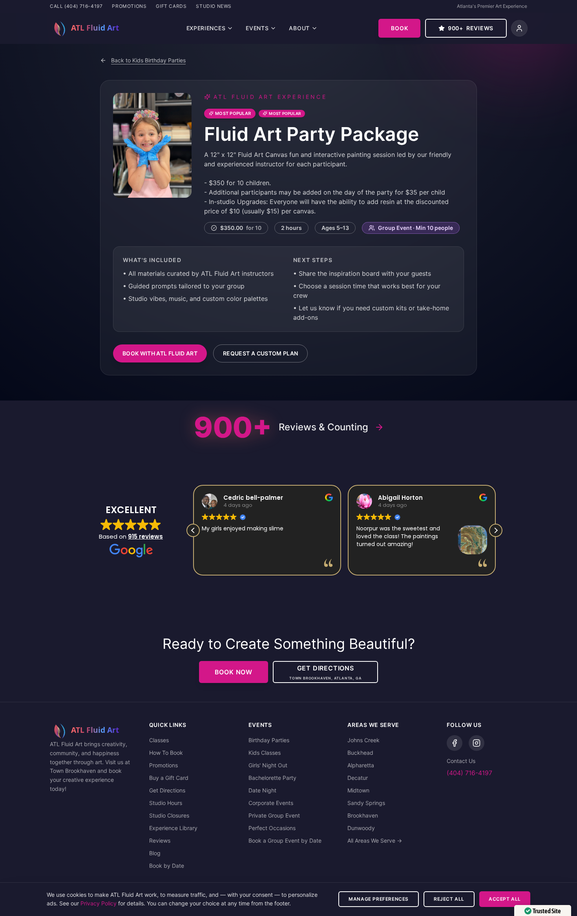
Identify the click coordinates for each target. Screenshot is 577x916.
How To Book (166, 752)
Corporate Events (270, 802)
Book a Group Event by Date (284, 840)
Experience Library (173, 828)
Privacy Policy (98, 903)
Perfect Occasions (272, 828)
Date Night (262, 790)
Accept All (505, 899)
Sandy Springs (366, 802)
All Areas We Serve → (374, 840)
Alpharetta (360, 765)
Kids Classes (264, 752)
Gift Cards (171, 6)
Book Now (233, 672)
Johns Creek (363, 740)
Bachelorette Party (272, 777)
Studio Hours (165, 802)
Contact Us (461, 761)
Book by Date (166, 865)
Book (399, 28)
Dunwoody (361, 828)
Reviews (159, 840)
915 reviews (145, 536)
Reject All (449, 899)
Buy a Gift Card (168, 777)
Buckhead (360, 752)
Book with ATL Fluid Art (159, 353)
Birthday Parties (268, 740)
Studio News (214, 6)
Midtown (358, 790)
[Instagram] (476, 743)
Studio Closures (169, 815)
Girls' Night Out (267, 765)
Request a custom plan (260, 353)
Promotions (129, 6)
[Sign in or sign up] (519, 28)
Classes (159, 740)
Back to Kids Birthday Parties (148, 60)
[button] (496, 530)
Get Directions (167, 790)
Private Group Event (274, 815)
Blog (155, 853)
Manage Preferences (379, 899)
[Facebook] (454, 743)
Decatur (357, 777)
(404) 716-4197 (469, 773)
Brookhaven (362, 815)
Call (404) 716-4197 (76, 6)
